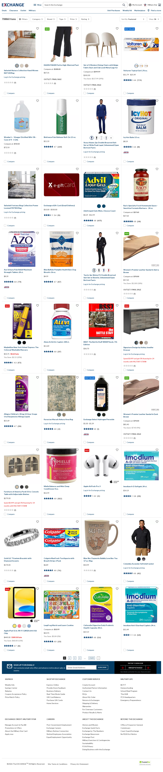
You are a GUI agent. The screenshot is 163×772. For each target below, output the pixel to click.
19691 (91, 658)
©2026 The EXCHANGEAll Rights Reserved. (26, 764)
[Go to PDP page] (22, 44)
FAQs (84, 694)
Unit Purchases (113, 10)
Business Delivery (54, 691)
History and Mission (90, 725)
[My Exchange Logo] (18, 4)
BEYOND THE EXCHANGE (132, 719)
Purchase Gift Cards (55, 700)
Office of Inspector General (132, 725)
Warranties (86, 706)
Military (32, 10)
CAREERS (51, 719)
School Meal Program (129, 691)
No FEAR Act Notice (129, 734)
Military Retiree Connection (58, 731)
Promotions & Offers (13, 728)
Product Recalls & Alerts (92, 712)
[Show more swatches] (111, 138)
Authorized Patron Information (94, 688)
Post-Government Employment (59, 725)
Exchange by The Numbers (93, 731)
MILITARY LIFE (127, 679)
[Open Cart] (159, 5)
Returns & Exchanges (91, 700)
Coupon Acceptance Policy (15, 694)
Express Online (53, 685)
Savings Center (11, 688)
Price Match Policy (12, 697)
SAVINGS (9, 679)
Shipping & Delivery (90, 703)
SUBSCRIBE (102, 667)
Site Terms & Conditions (57, 764)
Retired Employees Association (59, 734)
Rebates (8, 691)
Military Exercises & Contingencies (96, 740)
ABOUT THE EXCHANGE (92, 719)
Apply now (9, 734)
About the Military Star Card (16, 731)
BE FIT (123, 685)
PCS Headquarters (128, 697)
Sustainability (87, 743)
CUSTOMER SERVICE (91, 679)
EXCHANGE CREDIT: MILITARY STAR (20, 719)
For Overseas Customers (92, 709)
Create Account (88, 685)
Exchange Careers (54, 728)
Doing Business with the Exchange (96, 749)
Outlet (23, 10)
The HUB (124, 694)
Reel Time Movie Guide (56, 694)
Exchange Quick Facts (91, 728)
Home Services (52, 703)
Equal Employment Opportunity (59, 737)
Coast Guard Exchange (130, 731)
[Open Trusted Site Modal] (145, 762)
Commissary (125, 728)
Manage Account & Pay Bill (15, 725)
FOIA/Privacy (87, 746)
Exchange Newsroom (90, 734)
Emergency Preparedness (131, 700)
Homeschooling (127, 688)
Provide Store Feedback (56, 688)
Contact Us (87, 691)
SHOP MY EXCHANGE (56, 679)
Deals (4, 10)
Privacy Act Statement (79, 764)
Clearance (13, 10)
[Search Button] (124, 5)
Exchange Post (88, 737)
